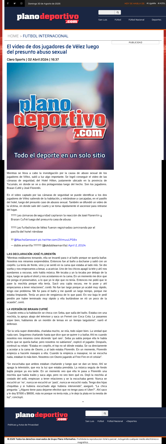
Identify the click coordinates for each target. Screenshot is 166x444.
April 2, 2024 (77, 245)
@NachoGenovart (25, 239)
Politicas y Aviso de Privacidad (23, 424)
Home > (15, 36)
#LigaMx (151, 3)
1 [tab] (83, 401)
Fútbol (118, 19)
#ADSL (162, 3)
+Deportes (131, 421)
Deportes (156, 19)
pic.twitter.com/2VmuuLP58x (57, 239)
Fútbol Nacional (136, 19)
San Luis (102, 19)
